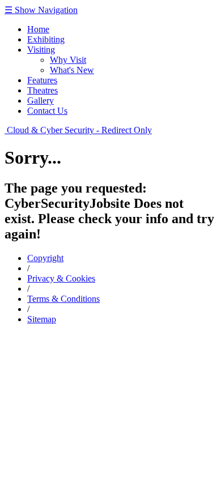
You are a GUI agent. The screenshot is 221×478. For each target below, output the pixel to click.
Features (42, 80)
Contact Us (47, 111)
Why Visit (68, 60)
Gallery (40, 100)
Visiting (41, 49)
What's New (72, 70)
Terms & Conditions (63, 299)
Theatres (42, 90)
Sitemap (41, 319)
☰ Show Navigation (41, 10)
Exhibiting (46, 39)
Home (38, 29)
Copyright (45, 258)
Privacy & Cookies (61, 278)
